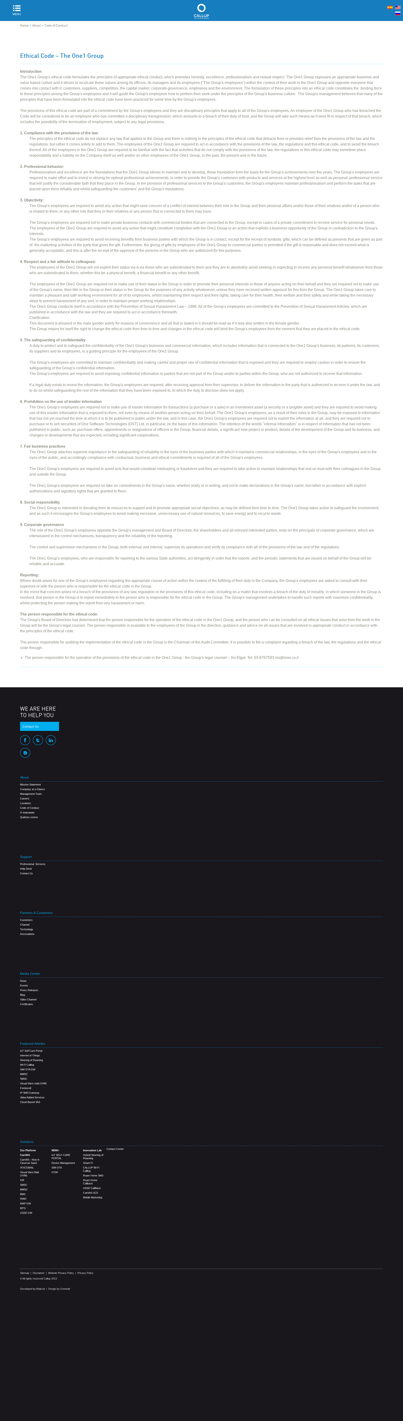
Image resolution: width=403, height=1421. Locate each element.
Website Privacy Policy (61, 1273)
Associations (27, 934)
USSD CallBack (92, 1188)
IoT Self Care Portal (31, 1050)
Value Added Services (32, 1097)
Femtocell (25, 1088)
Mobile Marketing (92, 1197)
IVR (22, 1180)
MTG (23, 1208)
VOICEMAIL (27, 1167)
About (36, 25)
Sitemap (24, 1273)
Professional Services (32, 864)
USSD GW (26, 1212)
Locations (25, 803)
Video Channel (28, 999)
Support (26, 857)
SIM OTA (57, 1167)
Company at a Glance (32, 789)
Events (24, 985)
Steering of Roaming (31, 1060)
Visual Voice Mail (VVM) (29, 1174)
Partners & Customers (36, 913)
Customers (26, 920)
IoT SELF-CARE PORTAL (61, 1157)
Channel (24, 924)
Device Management (63, 1163)
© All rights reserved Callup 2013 (38, 1278)
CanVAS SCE (90, 1192)
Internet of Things (30, 1055)
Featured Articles (32, 1043)
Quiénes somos (29, 817)
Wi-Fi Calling (27, 1064)
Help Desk (26, 868)
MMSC (24, 1074)
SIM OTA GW (27, 1069)
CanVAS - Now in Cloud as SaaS (29, 1161)
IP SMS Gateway (29, 1092)
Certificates (26, 1004)
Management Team (31, 793)
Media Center (30, 973)
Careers (24, 798)
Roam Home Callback (90, 1182)
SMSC (23, 1078)
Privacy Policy (85, 1273)
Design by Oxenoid (59, 1288)
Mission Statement (30, 784)
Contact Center (115, 1149)
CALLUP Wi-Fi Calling (91, 1169)
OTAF (55, 1172)
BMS (22, 1194)
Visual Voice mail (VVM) (33, 1083)
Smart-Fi (88, 1163)
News (23, 980)
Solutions (27, 1142)
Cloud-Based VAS (30, 1102)
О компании (27, 812)
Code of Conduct (56, 25)
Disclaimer (39, 1273)
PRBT (23, 1198)
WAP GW (25, 1203)
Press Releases (29, 990)
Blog (22, 994)
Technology (26, 929)
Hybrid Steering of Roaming (93, 1157)
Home (24, 25)
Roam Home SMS (93, 1175)
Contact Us (30, 726)
